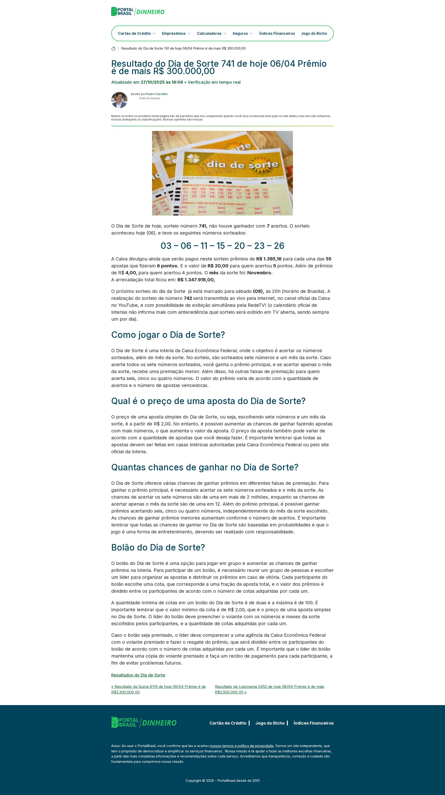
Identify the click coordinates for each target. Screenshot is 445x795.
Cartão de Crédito (134, 33)
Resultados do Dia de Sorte (138, 675)
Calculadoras (209, 33)
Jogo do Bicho (314, 33)
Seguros (240, 33)
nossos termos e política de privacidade (241, 746)
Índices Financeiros (277, 33)
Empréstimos (174, 33)
